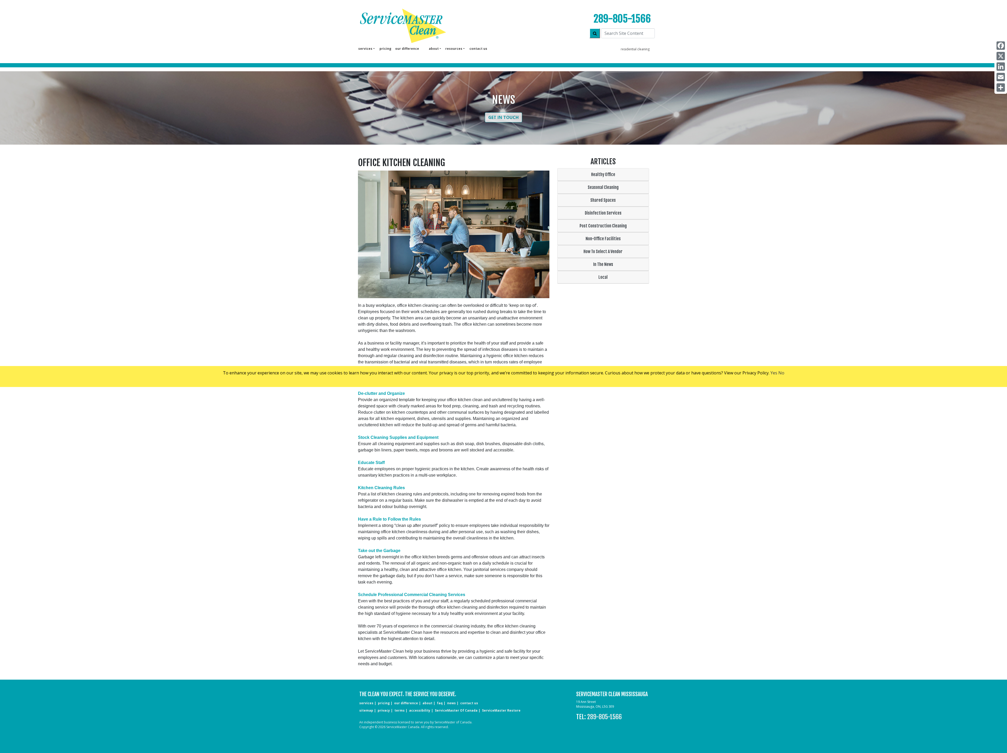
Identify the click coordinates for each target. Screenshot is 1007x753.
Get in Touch (503, 117)
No (781, 373)
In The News (603, 264)
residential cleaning (635, 49)
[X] (1000, 56)
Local (603, 277)
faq (440, 703)
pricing (385, 48)
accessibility (419, 710)
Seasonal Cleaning (603, 187)
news (451, 703)
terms (399, 710)
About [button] (434, 48)
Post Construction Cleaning (603, 225)
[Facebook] (1000, 45)
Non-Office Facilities (603, 238)
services (366, 703)
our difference (407, 48)
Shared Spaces (603, 200)
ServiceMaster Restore (501, 710)
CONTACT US (469, 703)
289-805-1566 (622, 19)
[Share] (1000, 87)
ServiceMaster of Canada (456, 710)
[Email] (1000, 77)
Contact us (478, 48)
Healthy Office (603, 174)
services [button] (365, 48)
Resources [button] (453, 48)
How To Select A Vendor (603, 251)
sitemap (366, 710)
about (427, 703)
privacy (384, 710)
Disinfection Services (603, 213)
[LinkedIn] (1000, 66)
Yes (773, 373)
